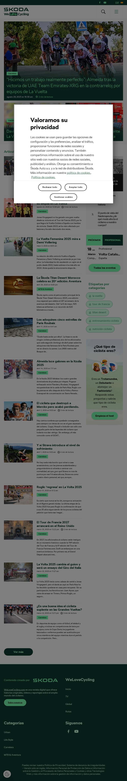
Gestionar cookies (63, 197)
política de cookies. (79, 172)
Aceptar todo (75, 187)
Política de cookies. (43, 177)
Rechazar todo (49, 187)
